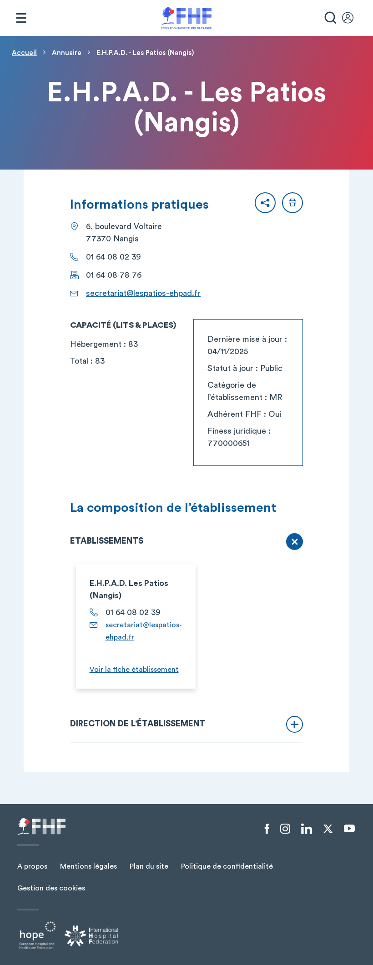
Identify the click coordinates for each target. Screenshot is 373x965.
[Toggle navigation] (21, 18)
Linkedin (306, 829)
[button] (265, 202)
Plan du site (149, 866)
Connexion (352, 18)
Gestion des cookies (51, 888)
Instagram (285, 829)
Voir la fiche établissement (134, 669)
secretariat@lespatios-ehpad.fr (143, 293)
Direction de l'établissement (137, 724)
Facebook (267, 829)
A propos (32, 866)
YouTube (349, 829)
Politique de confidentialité (227, 866)
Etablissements (106, 541)
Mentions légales (88, 866)
